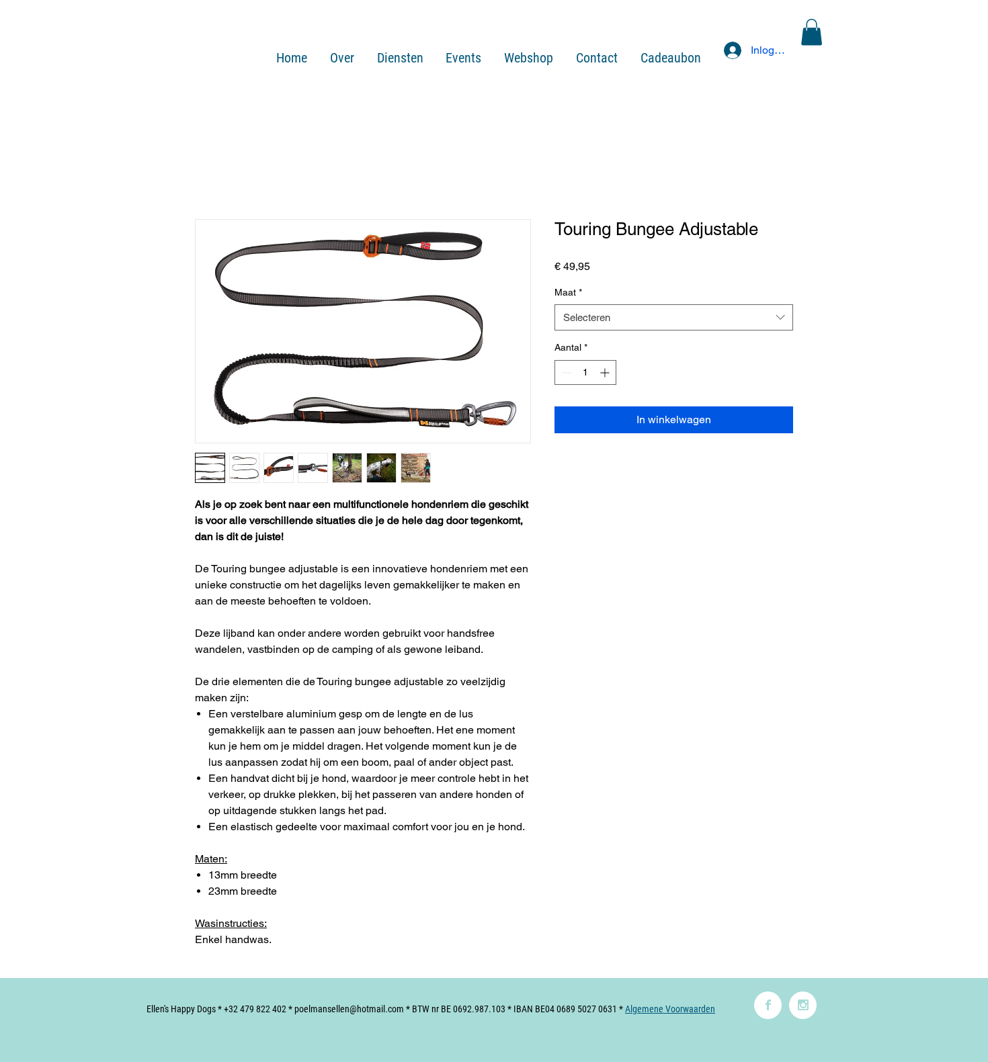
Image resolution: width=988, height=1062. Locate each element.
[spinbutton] (585, 372)
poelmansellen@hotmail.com (349, 1009)
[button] (811, 32)
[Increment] (606, 372)
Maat (568, 292)
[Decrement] (565, 372)
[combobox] (673, 317)
